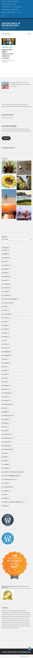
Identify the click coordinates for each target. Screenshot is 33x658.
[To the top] (29, 648)
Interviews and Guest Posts (9, 4)
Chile (5, 306)
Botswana (6, 276)
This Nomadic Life (9, 479)
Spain (5, 453)
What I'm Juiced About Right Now (13, 502)
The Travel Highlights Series (11, 475)
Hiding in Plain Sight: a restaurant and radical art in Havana (7, 54)
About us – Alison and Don (8, 12)
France (5, 344)
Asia (5, 261)
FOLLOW (6, 138)
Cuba (10, 47)
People (5, 423)
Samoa (5, 430)
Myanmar (6, 400)
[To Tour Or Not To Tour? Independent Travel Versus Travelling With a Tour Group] (9, 196)
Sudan (5, 457)
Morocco (6, 396)
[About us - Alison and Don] (9, 167)
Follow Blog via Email (9, 126)
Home (19, 12)
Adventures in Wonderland (11, 24)
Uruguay (6, 490)
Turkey (5, 483)
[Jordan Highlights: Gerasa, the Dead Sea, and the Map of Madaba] (9, 211)
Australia (6, 265)
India (5, 359)
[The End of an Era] (24, 183)
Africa (5, 250)
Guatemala (7, 351)
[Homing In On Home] (24, 198)
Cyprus (5, 325)
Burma (5, 280)
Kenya (5, 378)
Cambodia (6, 284)
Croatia (6, 317)
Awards (6, 269)
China (5, 310)
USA (5, 494)
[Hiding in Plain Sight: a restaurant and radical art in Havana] (9, 41)
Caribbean (5, 47)
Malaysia (6, 385)
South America (8, 438)
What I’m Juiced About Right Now (10, 1)
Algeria (6, 254)
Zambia (6, 505)
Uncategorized (8, 487)
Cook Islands (7, 314)
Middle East (7, 393)
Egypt (5, 333)
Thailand (6, 468)
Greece (6, 348)
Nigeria (6, 411)
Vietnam (6, 498)
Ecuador (6, 329)
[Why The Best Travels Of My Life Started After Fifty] (24, 213)
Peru (5, 426)
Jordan (5, 374)
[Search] (3, 15)
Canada (6, 291)
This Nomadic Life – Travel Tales (10, 9)
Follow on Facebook (8, 147)
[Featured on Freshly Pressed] (8, 544)
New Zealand (7, 404)
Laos (5, 381)
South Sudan (7, 445)
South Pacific (7, 442)
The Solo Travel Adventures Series (13, 472)
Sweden (6, 460)
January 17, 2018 (6, 60)
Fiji (4, 340)
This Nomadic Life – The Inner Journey (11, 6)
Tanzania (6, 464)
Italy (5, 366)
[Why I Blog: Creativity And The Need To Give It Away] (9, 181)
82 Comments (8, 61)
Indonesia (6, 363)
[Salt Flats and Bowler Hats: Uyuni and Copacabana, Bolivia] (24, 168)
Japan (5, 370)
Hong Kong (7, 355)
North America (8, 415)
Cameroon (6, 287)
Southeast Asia (8, 449)
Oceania (6, 419)
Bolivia (5, 272)
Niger (5, 408)
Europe (5, 336)
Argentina (6, 257)
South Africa (7, 434)
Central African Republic (10, 299)
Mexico (6, 389)
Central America (8, 302)
